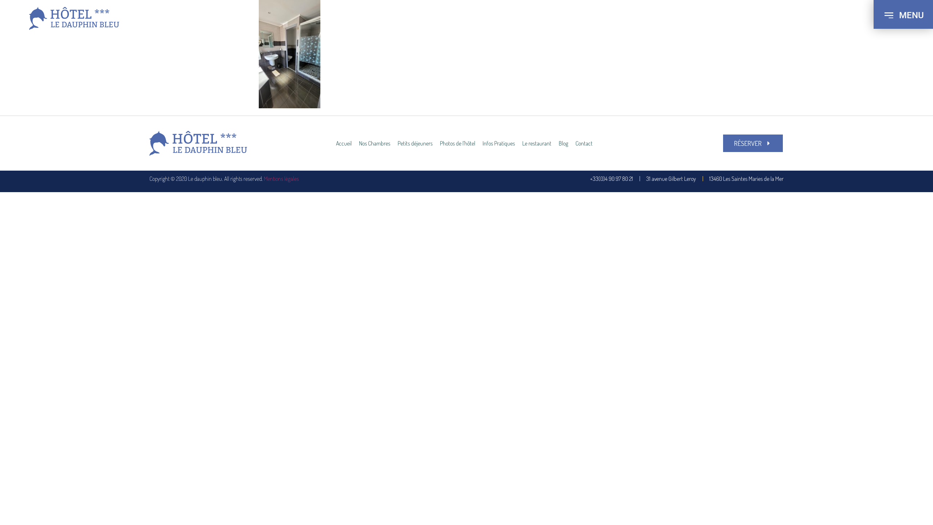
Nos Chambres (374, 143)
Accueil (344, 143)
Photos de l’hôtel (457, 143)
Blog (563, 143)
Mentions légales (281, 178)
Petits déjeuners (415, 143)
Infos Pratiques (499, 143)
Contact (584, 143)
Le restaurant (536, 143)
